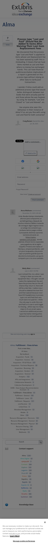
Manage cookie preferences (24, 541)
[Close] (45, 522)
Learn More (14, 536)
